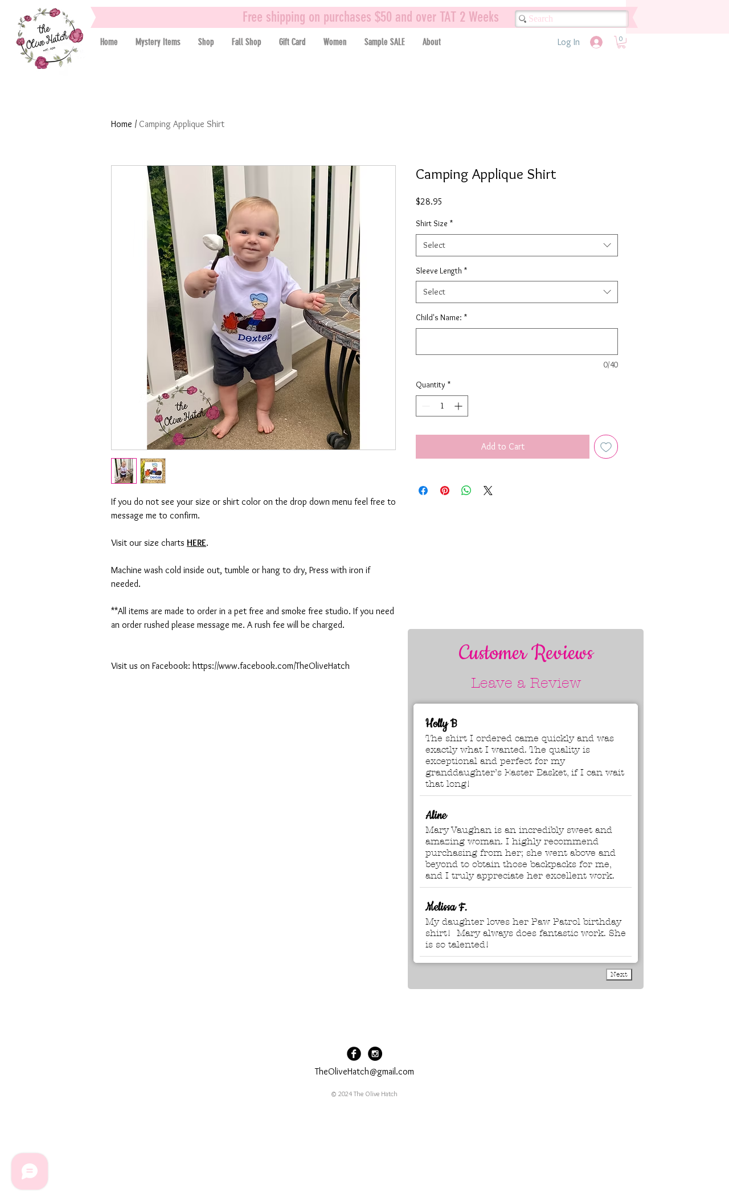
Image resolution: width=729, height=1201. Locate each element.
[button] (206, 42)
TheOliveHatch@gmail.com (364, 1071)
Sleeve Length (441, 270)
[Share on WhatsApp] (466, 490)
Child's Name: (441, 317)
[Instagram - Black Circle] (375, 1054)
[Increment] (459, 406)
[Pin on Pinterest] (445, 490)
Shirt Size (434, 223)
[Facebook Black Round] (354, 1054)
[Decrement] (424, 406)
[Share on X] (488, 490)
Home (121, 124)
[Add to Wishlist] (606, 447)
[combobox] (517, 245)
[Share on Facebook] (423, 490)
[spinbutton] (442, 406)
